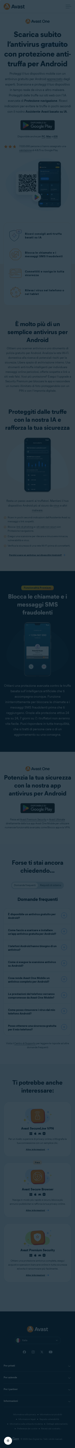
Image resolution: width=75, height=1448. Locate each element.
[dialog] (37, 724)
